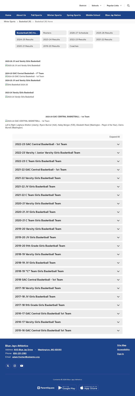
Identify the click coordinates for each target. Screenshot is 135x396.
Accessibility (123, 349)
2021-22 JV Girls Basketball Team (35, 186)
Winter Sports (10, 21)
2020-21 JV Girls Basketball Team (35, 211)
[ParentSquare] (46, 388)
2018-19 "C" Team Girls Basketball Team (39, 271)
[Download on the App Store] (88, 388)
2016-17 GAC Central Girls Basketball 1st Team (43, 313)
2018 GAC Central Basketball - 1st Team (39, 279)
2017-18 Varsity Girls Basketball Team (38, 288)
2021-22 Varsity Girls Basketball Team (38, 178)
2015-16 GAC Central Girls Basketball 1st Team (43, 330)
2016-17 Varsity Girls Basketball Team (38, 322)
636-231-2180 (19, 353)
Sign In (120, 354)
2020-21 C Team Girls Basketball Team (38, 220)
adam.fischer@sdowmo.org (26, 357)
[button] (97, 5)
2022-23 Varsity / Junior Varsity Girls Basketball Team (47, 152)
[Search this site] (128, 5)
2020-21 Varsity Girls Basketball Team (38, 203)
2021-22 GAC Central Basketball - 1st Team (40, 169)
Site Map (121, 345)
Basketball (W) (25, 21)
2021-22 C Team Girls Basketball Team (38, 195)
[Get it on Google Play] (67, 388)
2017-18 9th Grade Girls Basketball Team (40, 305)
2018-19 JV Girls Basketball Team (35, 262)
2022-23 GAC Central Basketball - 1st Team (41, 144)
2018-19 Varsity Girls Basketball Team (38, 254)
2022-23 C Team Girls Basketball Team (38, 161)
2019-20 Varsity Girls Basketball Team (38, 228)
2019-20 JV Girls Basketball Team (35, 237)
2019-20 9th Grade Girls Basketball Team (40, 245)
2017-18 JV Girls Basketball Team (35, 296)
